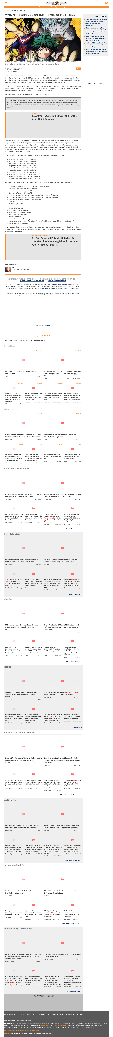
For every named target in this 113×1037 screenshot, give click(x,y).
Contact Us (7, 1034)
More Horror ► (76, 727)
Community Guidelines (60, 285)
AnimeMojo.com (17, 293)
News (41, 7)
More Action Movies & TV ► (72, 924)
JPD (8, 68)
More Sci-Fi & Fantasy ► (73, 594)
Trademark (67, 1014)
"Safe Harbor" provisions (57, 281)
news (14, 10)
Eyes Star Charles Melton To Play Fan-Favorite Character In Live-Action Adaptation (96, 22)
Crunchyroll (55, 7)
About (22, 1014)
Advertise (80, 1014)
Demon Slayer (38, 383)
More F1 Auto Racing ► (73, 860)
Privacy (54, 1014)
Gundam (59, 383)
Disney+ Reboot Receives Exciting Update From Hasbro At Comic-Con (95, 38)
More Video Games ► (74, 662)
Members (70, 7)
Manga (63, 7)
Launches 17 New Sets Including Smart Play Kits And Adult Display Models (96, 51)
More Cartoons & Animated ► (71, 795)
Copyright (60, 1014)
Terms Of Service (31, 1014)
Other (40, 444)
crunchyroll (22, 10)
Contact (73, 1014)
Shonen (47, 7)
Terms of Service (45, 285)
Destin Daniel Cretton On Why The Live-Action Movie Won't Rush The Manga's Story (96, 45)
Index (11, 1014)
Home (8, 10)
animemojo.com (47, 229)
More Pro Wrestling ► (74, 991)
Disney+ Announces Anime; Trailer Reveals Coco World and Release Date (95, 31)
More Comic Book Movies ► (72, 529)
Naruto (40, 413)
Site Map (16, 1014)
